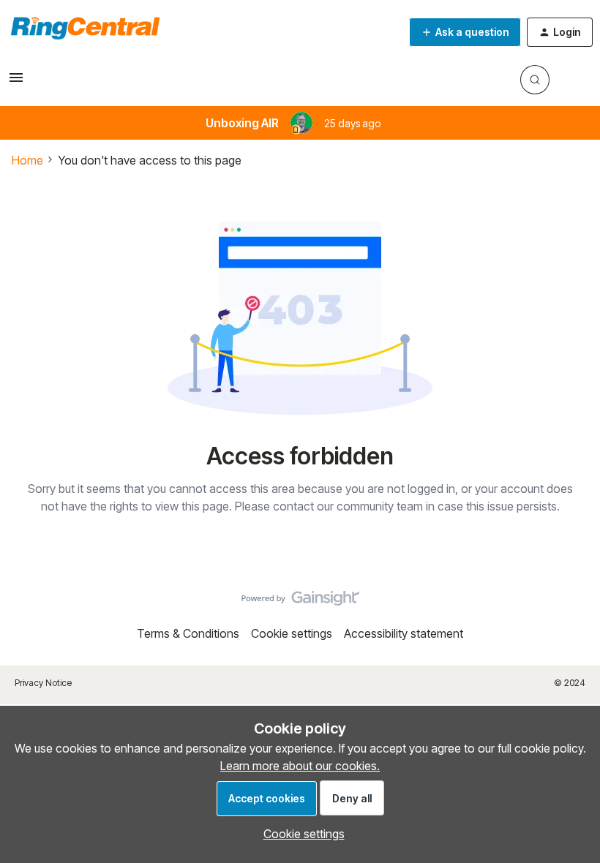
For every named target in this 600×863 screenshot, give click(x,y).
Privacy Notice (43, 682)
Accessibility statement (403, 633)
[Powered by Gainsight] (300, 602)
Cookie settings (291, 633)
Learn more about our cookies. (300, 765)
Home (27, 160)
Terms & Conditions (188, 633)
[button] (16, 82)
